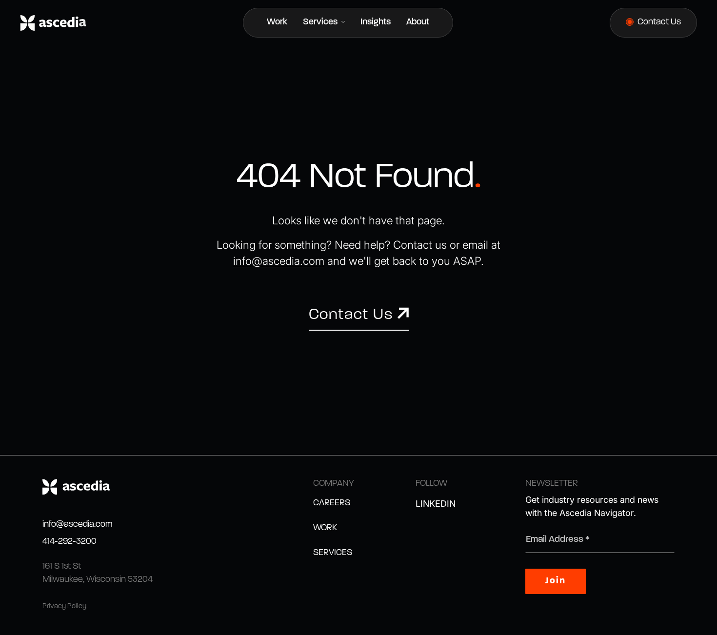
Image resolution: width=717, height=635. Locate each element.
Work (277, 22)
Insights (375, 22)
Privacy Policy (64, 606)
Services (332, 553)
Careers (331, 503)
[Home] (53, 23)
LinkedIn (436, 503)
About (417, 22)
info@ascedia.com (77, 524)
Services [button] (321, 22)
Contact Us (659, 22)
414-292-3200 (69, 541)
